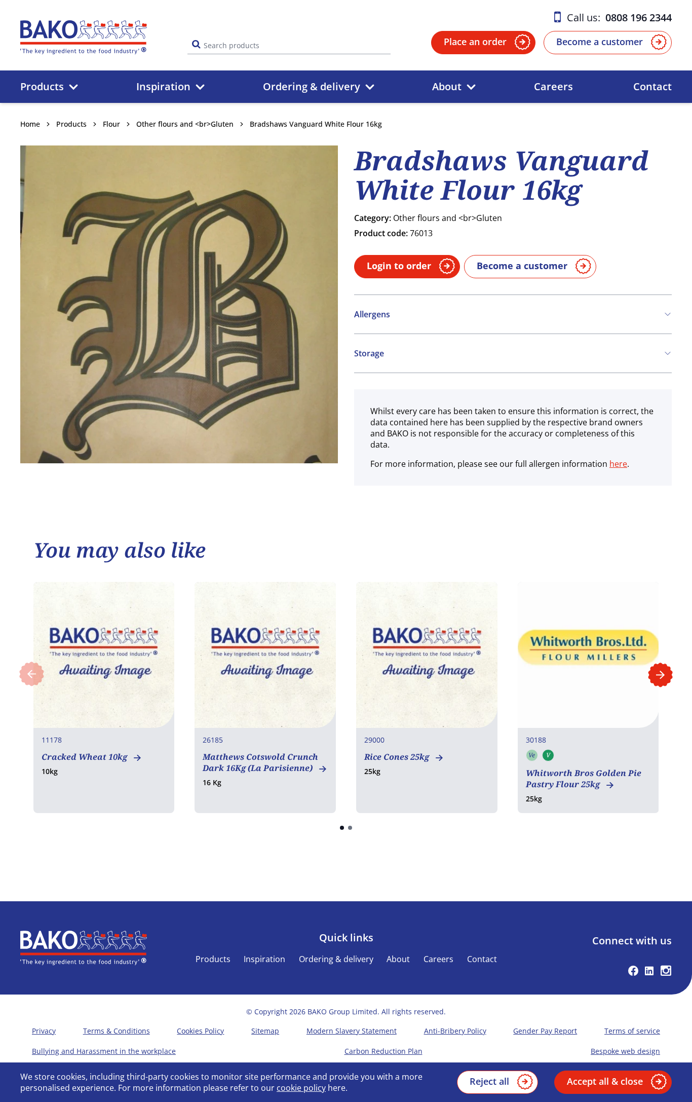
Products (42, 86)
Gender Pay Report (545, 1031)
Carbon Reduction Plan (383, 1051)
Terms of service (632, 1031)
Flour (111, 124)
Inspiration (163, 86)
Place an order (475, 41)
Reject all (489, 1081)
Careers (553, 86)
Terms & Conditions (116, 1031)
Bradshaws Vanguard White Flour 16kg (316, 124)
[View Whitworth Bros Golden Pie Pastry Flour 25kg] (588, 697)
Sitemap (265, 1031)
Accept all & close (605, 1081)
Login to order (399, 266)
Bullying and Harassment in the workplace (104, 1051)
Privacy (44, 1031)
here (618, 463)
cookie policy (301, 1087)
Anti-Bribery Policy (455, 1031)
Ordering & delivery (311, 86)
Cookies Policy (200, 1031)
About (447, 86)
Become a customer (599, 41)
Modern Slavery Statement (351, 1031)
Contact (652, 86)
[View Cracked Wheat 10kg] (104, 697)
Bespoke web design (625, 1051)
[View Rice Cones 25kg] (426, 697)
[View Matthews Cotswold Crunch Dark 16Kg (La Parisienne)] (265, 697)
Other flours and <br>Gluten (185, 124)
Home (30, 124)
